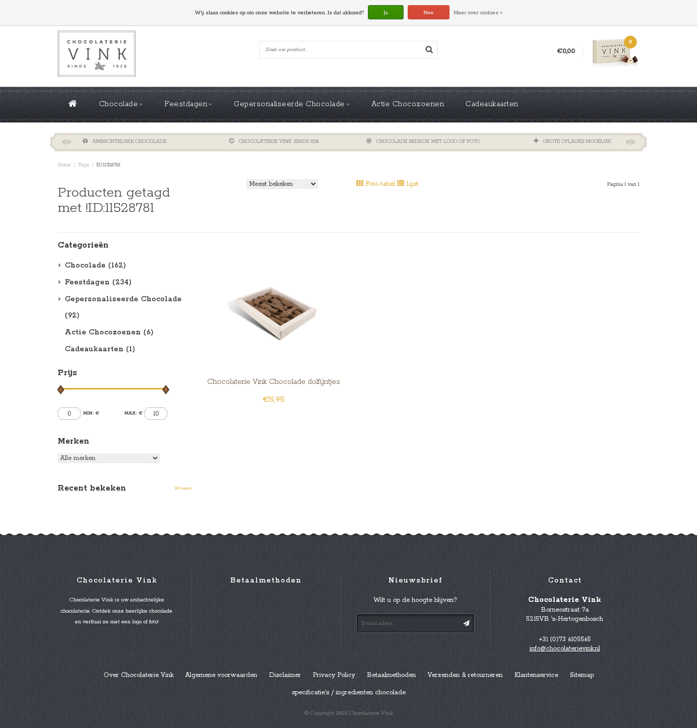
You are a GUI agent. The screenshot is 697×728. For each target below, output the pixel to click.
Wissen (183, 488)
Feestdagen (185, 104)
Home (64, 165)
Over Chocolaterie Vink (138, 675)
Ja (386, 12)
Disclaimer (285, 675)
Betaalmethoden (391, 675)
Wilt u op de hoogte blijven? (415, 600)
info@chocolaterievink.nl (565, 648)
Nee (429, 12)
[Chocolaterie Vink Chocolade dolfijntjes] (274, 302)
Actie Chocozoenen (407, 104)
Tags (83, 165)
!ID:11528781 (108, 165)
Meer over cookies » (478, 12)
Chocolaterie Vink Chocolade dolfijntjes (273, 381)
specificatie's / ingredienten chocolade (349, 692)
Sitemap (582, 675)
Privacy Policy (334, 675)
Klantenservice (536, 675)
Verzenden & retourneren (465, 675)
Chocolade (118, 104)
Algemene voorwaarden (221, 675)
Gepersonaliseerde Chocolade (289, 104)
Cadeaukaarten (491, 104)
